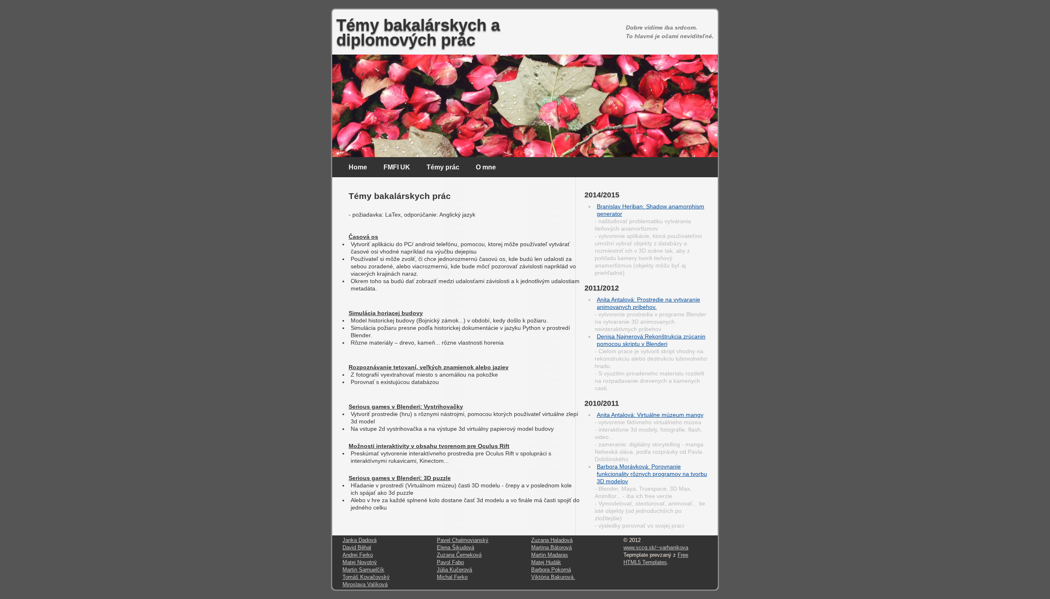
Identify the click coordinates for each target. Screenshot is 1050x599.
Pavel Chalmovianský (462, 540)
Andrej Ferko (357, 555)
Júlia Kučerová (454, 570)
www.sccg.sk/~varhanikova (655, 548)
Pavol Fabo (450, 562)
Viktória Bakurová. (553, 577)
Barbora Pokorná (551, 570)
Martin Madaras (549, 555)
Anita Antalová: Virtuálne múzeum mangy (650, 415)
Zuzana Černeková (459, 555)
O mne (486, 167)
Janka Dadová (359, 540)
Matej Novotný (359, 562)
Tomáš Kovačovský (366, 577)
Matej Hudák (546, 562)
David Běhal (356, 548)
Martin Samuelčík (363, 570)
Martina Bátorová (551, 548)
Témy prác (443, 167)
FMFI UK (396, 167)
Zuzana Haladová (552, 540)
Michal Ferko (452, 577)
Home (358, 167)
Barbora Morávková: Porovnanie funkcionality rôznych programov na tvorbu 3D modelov (652, 474)
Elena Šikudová (455, 548)
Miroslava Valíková (365, 585)
